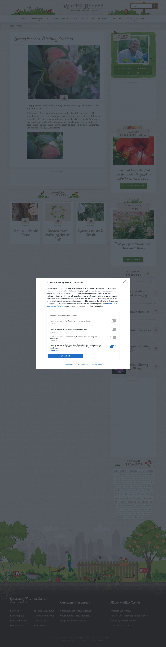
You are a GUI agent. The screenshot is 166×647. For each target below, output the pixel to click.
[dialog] (83, 323)
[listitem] (83, 315)
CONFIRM (65, 356)
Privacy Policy (97, 364)
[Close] (125, 282)
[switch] (113, 320)
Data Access (83, 364)
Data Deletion (69, 364)
